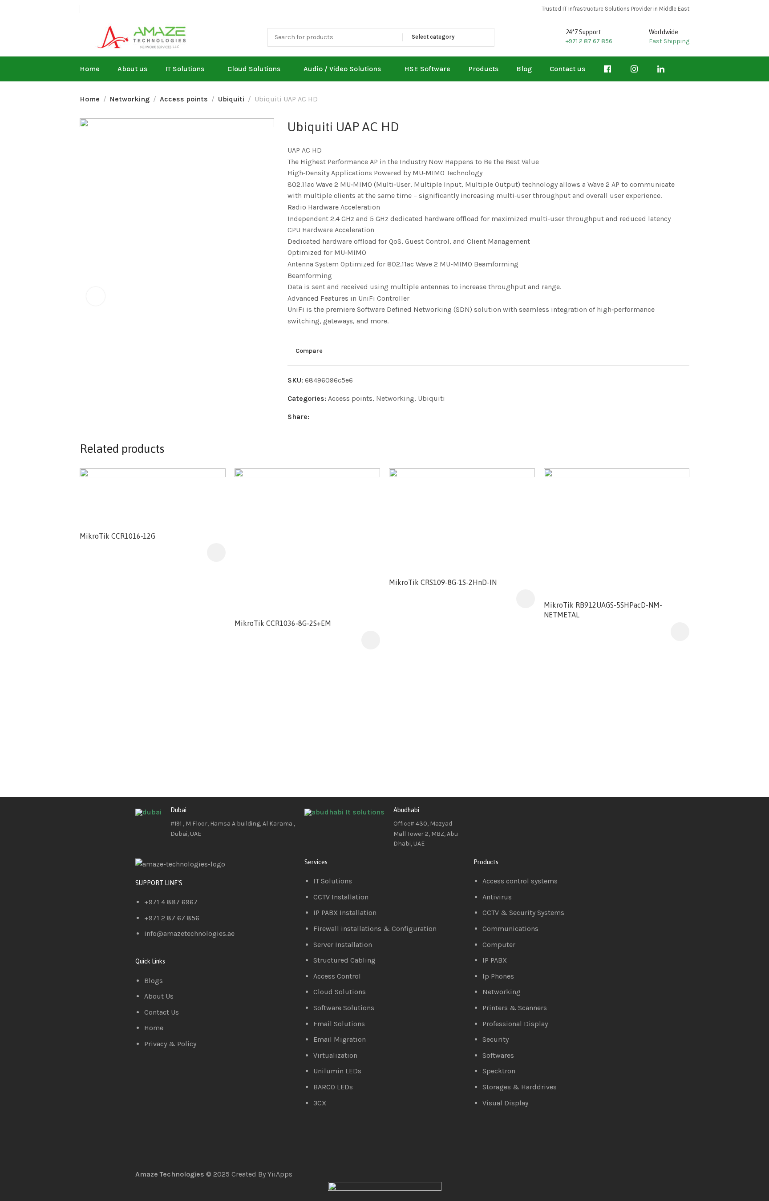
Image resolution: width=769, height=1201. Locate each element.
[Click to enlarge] (95, 296)
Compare (309, 351)
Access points (184, 99)
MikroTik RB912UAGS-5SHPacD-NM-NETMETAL (603, 610)
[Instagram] (533, 817)
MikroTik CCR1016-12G (117, 536)
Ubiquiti (231, 99)
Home (90, 99)
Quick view (209, 506)
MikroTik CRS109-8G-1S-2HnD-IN (443, 582)
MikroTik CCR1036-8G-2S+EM (283, 623)
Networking (130, 99)
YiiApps (279, 1174)
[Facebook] (485, 817)
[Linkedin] (509, 817)
